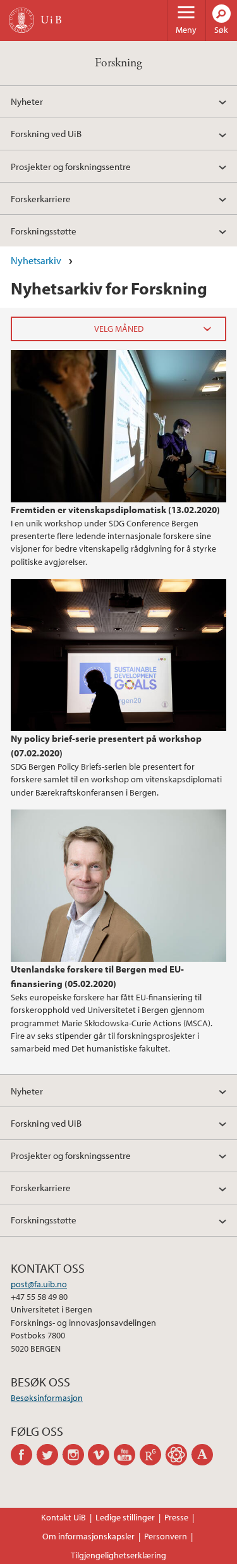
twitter (50, 1454)
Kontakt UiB (63, 1517)
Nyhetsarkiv (36, 260)
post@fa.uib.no (39, 1284)
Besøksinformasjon (47, 1397)
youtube (127, 1454)
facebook (24, 1454)
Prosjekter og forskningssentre (71, 166)
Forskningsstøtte (43, 230)
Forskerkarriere (41, 198)
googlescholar (178, 1454)
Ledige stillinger (125, 1517)
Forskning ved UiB (46, 133)
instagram (75, 1454)
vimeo (101, 1454)
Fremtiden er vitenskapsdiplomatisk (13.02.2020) (115, 509)
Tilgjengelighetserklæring (118, 1555)
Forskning (118, 63)
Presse (176, 1517)
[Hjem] (21, 20)
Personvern (165, 1536)
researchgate (153, 1454)
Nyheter (27, 101)
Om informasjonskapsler (88, 1536)
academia (204, 1454)
